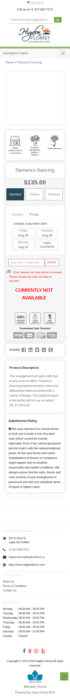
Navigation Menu (15, 53)
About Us (8, 581)
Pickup (33, 214)
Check (51, 262)
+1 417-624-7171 (19, 549)
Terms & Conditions (15, 585)
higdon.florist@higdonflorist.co (27, 557)
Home (10, 62)
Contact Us (10, 590)
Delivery (17, 214)
